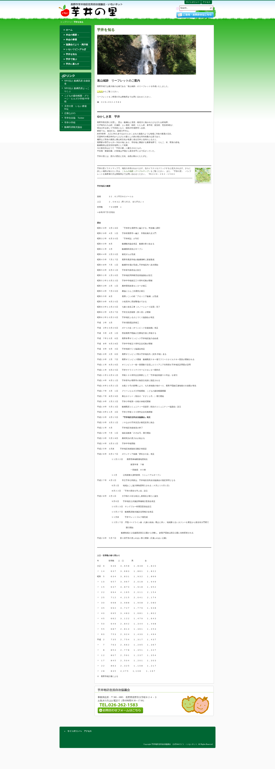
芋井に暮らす (72, 64)
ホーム (69, 30)
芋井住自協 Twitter (74, 118)
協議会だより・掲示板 (77, 44)
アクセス (206, 2)
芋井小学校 (69, 122)
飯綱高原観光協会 (73, 127)
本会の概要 (72, 35)
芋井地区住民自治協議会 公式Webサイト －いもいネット (90, 10)
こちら (100, 91)
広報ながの (69, 113)
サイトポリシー (192, 2)
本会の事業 (71, 39)
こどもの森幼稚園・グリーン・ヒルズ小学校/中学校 (76, 99)
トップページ (66, 22)
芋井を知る (71, 54)
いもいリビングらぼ (76, 49)
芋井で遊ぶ (71, 59)
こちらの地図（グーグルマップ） (136, 171)
